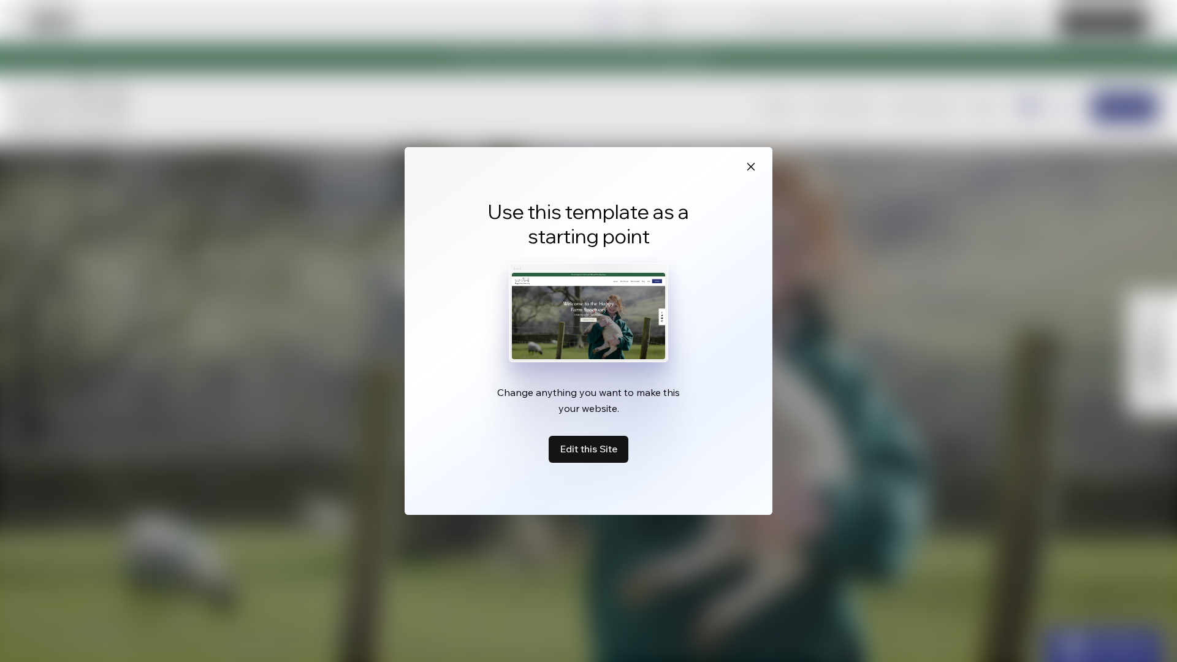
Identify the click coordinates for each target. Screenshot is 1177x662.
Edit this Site (588, 449)
